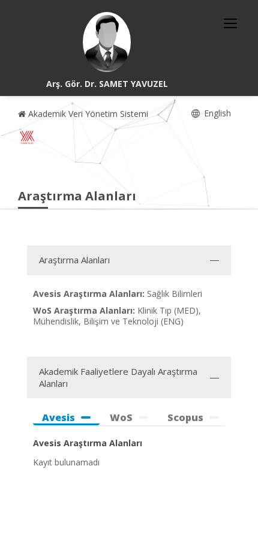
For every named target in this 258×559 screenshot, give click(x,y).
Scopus (185, 417)
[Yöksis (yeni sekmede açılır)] (27, 137)
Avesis (58, 417)
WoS (121, 417)
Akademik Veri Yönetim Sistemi (87, 113)
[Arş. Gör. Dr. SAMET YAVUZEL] (107, 42)
